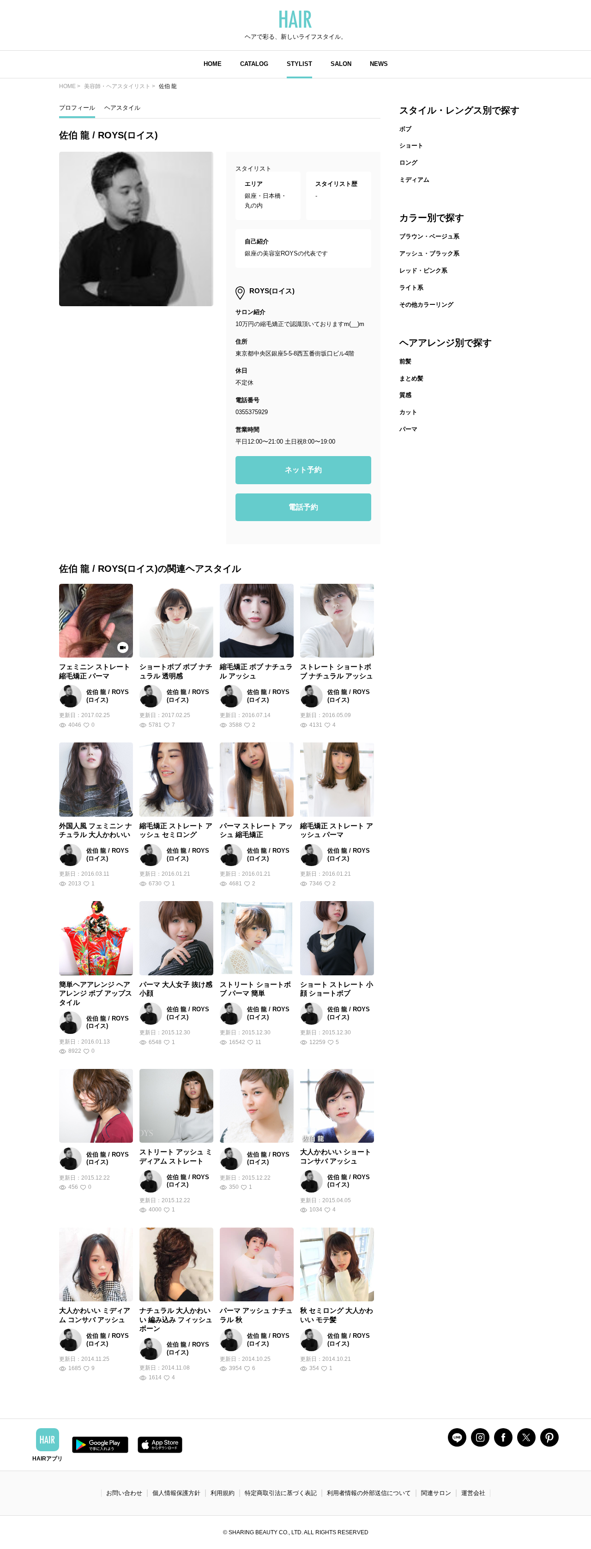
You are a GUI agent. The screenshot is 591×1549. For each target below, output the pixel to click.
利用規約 (223, 1493)
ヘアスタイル (122, 107)
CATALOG (254, 63)
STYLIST (299, 63)
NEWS (379, 63)
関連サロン (436, 1493)
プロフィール (77, 107)
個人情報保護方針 (176, 1493)
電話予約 (303, 507)
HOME (213, 63)
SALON (341, 63)
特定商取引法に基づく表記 (281, 1493)
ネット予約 (303, 470)
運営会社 (473, 1493)
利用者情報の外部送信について (369, 1493)
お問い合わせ (124, 1493)
